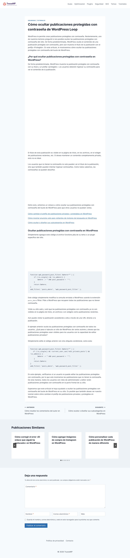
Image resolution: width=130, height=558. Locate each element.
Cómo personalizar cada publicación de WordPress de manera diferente (102, 440)
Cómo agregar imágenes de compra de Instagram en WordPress (64, 440)
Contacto (69, 541)
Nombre (30, 514)
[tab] (60, 460)
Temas (113, 4)
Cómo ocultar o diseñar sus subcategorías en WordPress (51, 223)
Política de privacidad (55, 541)
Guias (70, 4)
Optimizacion (79, 4)
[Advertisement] (65, 88)
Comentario (31, 487)
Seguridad (99, 4)
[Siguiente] (115, 445)
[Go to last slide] (14, 445)
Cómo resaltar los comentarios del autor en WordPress (42, 411)
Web (83, 514)
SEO (107, 4)
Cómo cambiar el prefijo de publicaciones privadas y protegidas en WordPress (60, 214)
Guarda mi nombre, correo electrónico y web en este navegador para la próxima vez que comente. (63, 520)
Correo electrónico (61, 514)
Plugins (90, 4)
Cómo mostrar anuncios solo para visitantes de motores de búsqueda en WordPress (62, 218)
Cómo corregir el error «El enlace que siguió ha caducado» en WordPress (27, 440)
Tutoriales (123, 4)
